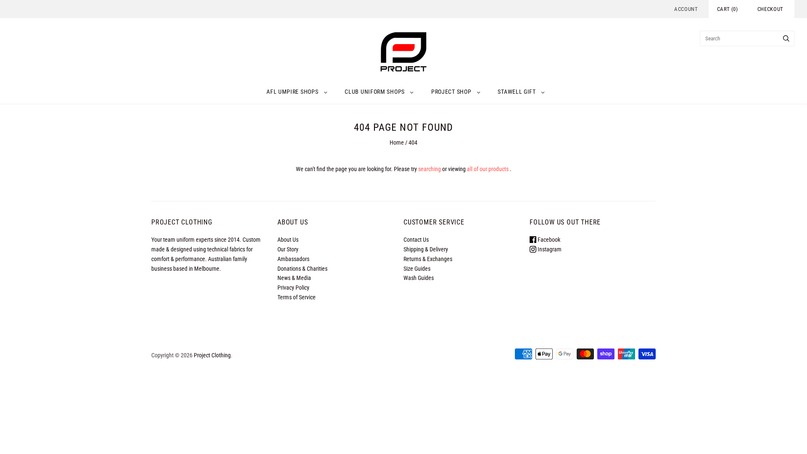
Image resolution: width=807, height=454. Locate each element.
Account (686, 9)
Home (397, 142)
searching (429, 169)
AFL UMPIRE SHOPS (292, 91)
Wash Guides (419, 278)
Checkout (770, 9)
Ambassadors (293, 259)
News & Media (294, 278)
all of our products (488, 169)
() (727, 9)
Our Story (287, 249)
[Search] (786, 38)
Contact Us (416, 239)
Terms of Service (296, 297)
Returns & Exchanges (428, 259)
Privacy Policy (293, 287)
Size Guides (417, 268)
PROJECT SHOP (451, 91)
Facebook (548, 239)
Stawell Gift (516, 91)
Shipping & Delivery (426, 249)
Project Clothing (212, 355)
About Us (287, 239)
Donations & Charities (302, 268)
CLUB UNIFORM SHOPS (375, 91)
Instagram (549, 249)
